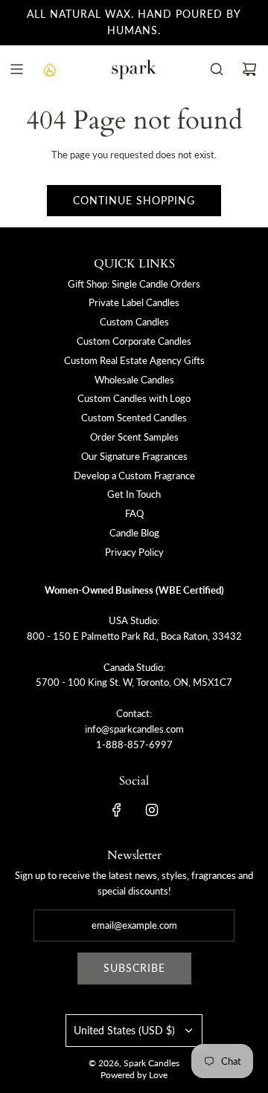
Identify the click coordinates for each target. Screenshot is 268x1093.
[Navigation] (16, 69)
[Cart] (249, 69)
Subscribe (134, 967)
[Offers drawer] (49, 69)
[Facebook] (116, 810)
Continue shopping (134, 200)
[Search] (216, 69)
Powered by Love (134, 1074)
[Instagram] (151, 810)
